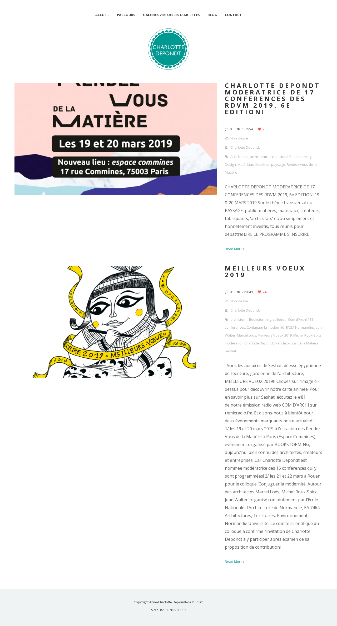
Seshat (230, 351)
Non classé (239, 138)
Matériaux (245, 164)
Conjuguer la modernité (265, 327)
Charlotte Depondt (245, 147)
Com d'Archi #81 (300, 319)
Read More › (234, 248)
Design (230, 164)
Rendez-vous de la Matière (297, 343)
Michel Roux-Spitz (307, 335)
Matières (262, 164)
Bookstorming (300, 156)
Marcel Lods (246, 335)
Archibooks (239, 156)
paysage (278, 164)
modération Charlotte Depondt (249, 343)
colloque (279, 319)
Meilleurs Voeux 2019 (275, 335)
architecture (278, 156)
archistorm (258, 156)
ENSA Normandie (299, 327)
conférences (235, 327)
